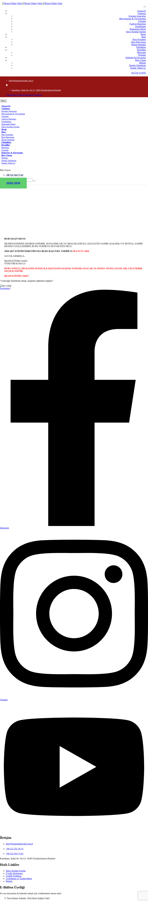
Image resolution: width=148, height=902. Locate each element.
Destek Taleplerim (137, 65)
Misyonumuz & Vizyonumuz (132, 18)
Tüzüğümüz (140, 26)
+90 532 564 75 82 (14, 175)
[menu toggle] (145, 6)
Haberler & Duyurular (136, 57)
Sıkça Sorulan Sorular (136, 31)
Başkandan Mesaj (138, 29)
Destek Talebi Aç (138, 68)
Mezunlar (141, 52)
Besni (143, 34)
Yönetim (142, 21)
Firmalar (142, 55)
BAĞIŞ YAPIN (138, 73)
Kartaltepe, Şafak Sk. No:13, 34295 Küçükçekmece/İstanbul (36, 90)
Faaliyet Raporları (138, 24)
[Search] (34, 180)
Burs (143, 37)
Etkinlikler (141, 47)
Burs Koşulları (139, 39)
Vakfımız (142, 13)
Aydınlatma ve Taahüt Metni (19, 878)
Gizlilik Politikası (14, 876)
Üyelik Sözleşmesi (14, 873)
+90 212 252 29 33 (14, 848)
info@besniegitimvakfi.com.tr (21, 81)
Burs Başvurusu (138, 42)
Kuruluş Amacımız (137, 16)
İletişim (142, 63)
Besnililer (141, 50)
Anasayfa (141, 11)
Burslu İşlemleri (138, 44)
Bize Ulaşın (140, 60)
